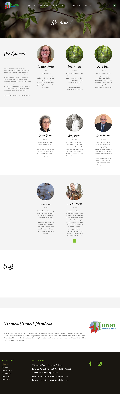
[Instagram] (109, 5)
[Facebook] (105, 5)
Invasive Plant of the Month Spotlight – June (50, 380)
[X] (74, 241)
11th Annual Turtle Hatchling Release (47, 365)
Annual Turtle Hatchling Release (45, 373)
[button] (114, 5)
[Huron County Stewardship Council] (12, 6)
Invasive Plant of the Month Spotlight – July (50, 376)
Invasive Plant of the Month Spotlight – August (51, 369)
